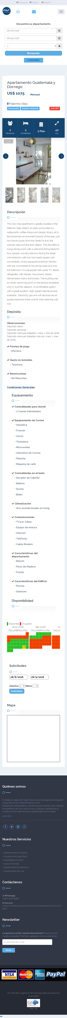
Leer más (6, 816)
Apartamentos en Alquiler (15, 853)
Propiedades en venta (13, 860)
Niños (29, 686)
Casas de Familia (11, 864)
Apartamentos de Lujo (13, 871)
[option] (33, 161)
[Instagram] (18, 827)
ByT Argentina (22, 993)
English (35, 2)
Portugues (23, 2)
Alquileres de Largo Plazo (15, 856)
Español (47, 2)
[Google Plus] (24, 827)
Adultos (14, 686)
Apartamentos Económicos (16, 867)
